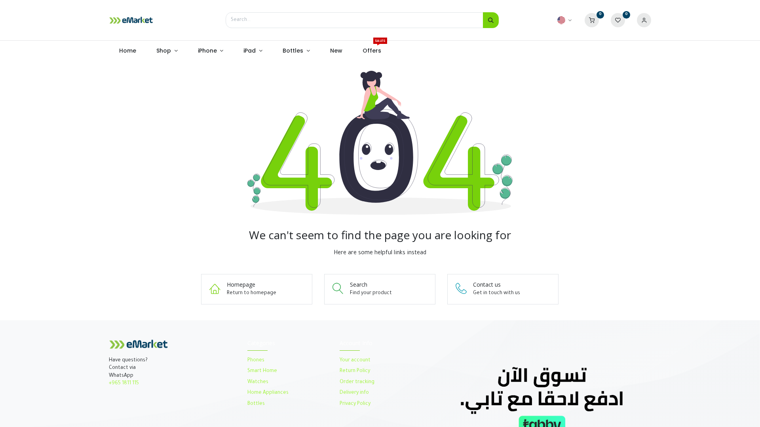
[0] (592, 20)
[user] (644, 20)
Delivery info (354, 393)
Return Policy (355, 371)
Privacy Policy (355, 404)
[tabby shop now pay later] (541, 400)
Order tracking (357, 382)
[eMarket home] (131, 20)
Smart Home (262, 371)
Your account (355, 360)
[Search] (491, 20)
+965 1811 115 (124, 383)
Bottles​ (256, 404)
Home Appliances (268, 393)
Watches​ (257, 382)
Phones (256, 360)
